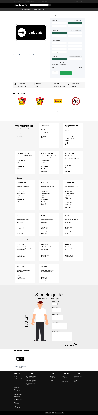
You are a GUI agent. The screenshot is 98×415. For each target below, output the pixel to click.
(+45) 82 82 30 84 (81, 1)
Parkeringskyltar (26, 54)
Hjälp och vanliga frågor (18, 380)
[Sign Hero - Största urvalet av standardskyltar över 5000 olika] (21, 5)
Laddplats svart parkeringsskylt (20, 366)
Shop (18, 12)
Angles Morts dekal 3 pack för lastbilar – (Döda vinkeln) (22, 109)
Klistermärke (55, 32)
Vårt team (15, 376)
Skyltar (16, 9)
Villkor (15, 385)
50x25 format (21, 54)
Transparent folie (75, 49)
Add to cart (66, 73)
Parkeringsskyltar (36, 12)
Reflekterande (59, 42)
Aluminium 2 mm (59, 36)
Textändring (55, 52)
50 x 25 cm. (59, 26)
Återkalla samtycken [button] (17, 396)
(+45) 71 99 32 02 (17, 403)
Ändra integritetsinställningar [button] (18, 390)
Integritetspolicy (17, 387)
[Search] (49, 5)
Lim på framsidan (59, 49)
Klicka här (80, 20)
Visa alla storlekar (72, 26)
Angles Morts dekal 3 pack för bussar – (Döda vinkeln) (40, 109)
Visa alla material (72, 36)
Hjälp (46, 9)
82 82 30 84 (74, 86)
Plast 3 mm (75, 32)
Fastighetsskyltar (25, 12)
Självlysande (75, 42)
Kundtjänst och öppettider (18, 378)
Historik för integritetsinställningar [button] (18, 393)
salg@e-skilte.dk (17, 407)
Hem (15, 12)
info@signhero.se (65, 381)
